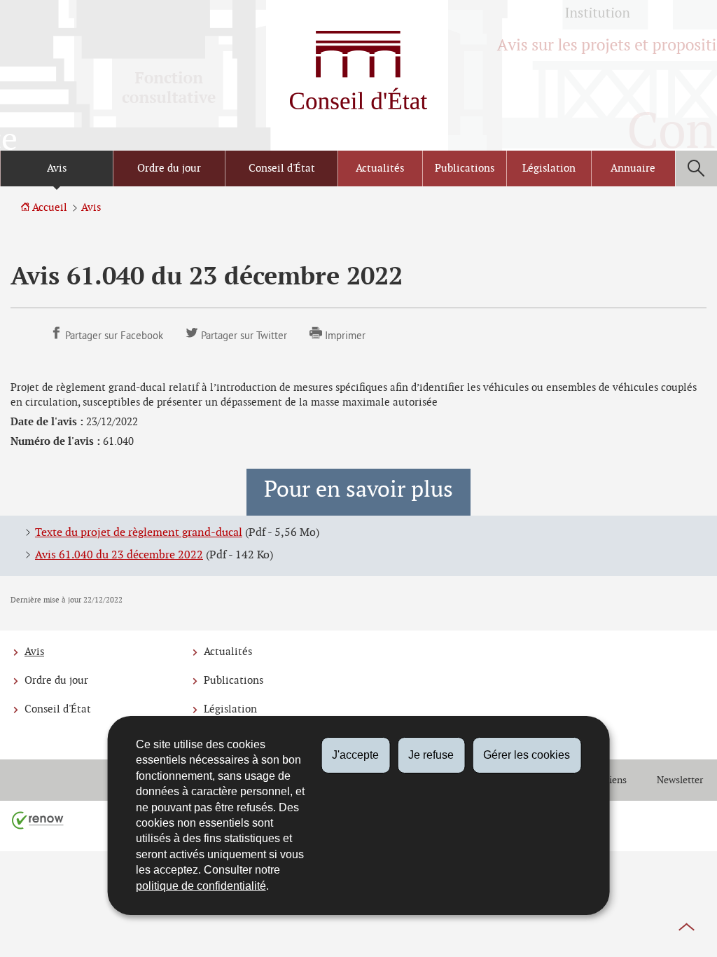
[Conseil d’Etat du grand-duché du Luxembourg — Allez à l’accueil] (358, 70)
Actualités (380, 168)
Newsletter (680, 780)
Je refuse (431, 755)
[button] (696, 168)
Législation (549, 168)
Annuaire (633, 168)
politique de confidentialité (201, 886)
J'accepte (355, 755)
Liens (615, 780)
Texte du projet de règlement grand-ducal (138, 532)
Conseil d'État (282, 168)
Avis (57, 168)
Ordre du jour (169, 168)
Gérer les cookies (526, 755)
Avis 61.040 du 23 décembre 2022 (119, 555)
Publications (464, 168)
